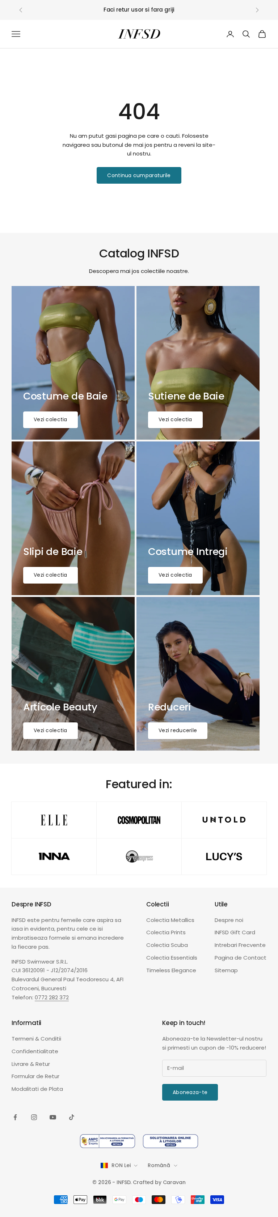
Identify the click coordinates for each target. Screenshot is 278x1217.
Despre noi (229, 920)
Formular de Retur (35, 1076)
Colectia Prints (166, 932)
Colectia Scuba (167, 945)
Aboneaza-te (190, 1092)
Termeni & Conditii (36, 1038)
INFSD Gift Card (235, 932)
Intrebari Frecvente (240, 945)
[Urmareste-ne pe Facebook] (15, 1117)
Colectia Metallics (170, 920)
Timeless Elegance (171, 970)
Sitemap (226, 970)
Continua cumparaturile (138, 175)
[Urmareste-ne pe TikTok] (71, 1117)
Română (159, 1165)
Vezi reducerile (178, 730)
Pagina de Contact (240, 957)
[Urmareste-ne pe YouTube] (52, 1117)
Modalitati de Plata (37, 1089)
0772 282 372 (52, 997)
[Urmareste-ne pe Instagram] (34, 1117)
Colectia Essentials (171, 957)
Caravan (174, 1182)
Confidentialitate (35, 1051)
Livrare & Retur (31, 1064)
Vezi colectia (50, 419)
